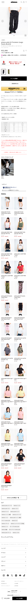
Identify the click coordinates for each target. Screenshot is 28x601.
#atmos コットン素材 (6, 514)
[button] (2, 21)
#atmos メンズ (17, 505)
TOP (2, 544)
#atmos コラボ (16, 532)
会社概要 (16, 583)
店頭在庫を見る (14, 83)
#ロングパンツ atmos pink (14, 529)
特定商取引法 (4, 583)
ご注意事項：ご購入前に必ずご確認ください (13, 152)
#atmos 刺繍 (4, 529)
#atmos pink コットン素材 (15, 517)
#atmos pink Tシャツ (15, 511)
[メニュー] (3, 2)
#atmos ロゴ (14, 520)
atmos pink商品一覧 (13, 497)
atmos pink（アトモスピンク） (10, 544)
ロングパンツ (24, 544)
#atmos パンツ (5, 517)
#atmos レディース (17, 514)
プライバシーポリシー (5, 585)
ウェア (19, 544)
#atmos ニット (5, 526)
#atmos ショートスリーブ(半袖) (17, 523)
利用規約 (3, 581)
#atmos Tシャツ (5, 511)
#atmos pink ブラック (6, 532)
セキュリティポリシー (18, 581)
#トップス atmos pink (14, 526)
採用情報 (16, 585)
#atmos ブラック (5, 523)
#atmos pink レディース (7, 505)
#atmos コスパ (15, 508)
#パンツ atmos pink (6, 520)
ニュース (3, 570)
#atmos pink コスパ (6, 508)
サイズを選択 (14, 78)
